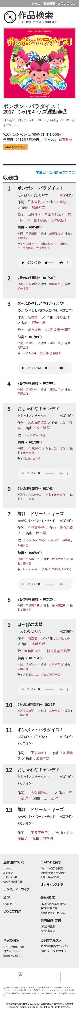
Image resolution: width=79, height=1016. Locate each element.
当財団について (13, 861)
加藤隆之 (63, 201)
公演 (6, 897)
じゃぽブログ (12, 911)
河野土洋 (63, 316)
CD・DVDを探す (50, 861)
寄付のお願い (47, 930)
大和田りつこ (33, 650)
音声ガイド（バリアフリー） (53, 951)
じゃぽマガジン (50, 940)
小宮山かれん (51, 214)
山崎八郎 (63, 638)
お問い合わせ (66, 2)
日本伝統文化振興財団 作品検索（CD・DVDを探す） (39, 18)
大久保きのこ (37, 422)
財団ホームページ (36, 2)
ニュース (7, 868)
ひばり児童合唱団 (57, 329)
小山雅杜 (31, 214)
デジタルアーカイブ (16, 889)
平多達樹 (34, 201)
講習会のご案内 (11, 955)
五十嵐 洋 (43, 427)
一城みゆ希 (32, 329)
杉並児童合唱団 (58, 650)
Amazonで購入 (15, 147)
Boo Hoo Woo (35, 539)
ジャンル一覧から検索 (51, 868)
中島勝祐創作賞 (48, 908)
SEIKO (54, 539)
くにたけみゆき (35, 434)
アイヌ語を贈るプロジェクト (54, 946)
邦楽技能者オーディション (53, 912)
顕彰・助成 (47, 897)
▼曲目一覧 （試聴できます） (56, 172)
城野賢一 (34, 316)
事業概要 (49, 2)
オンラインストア (51, 884)
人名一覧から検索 (49, 877)
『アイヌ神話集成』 (13, 993)
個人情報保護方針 (12, 881)
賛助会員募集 (47, 926)
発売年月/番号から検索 (52, 872)
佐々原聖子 (58, 219)
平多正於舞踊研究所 (13, 946)
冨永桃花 (40, 219)
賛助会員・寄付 (50, 920)
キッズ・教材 (11, 940)
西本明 (41, 532)
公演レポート (9, 903)
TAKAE (66, 539)
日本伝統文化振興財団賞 (53, 903)
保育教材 (65, 139)
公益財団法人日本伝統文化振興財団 (5, 3)
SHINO (22, 545)
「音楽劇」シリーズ (12, 951)
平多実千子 (36, 527)
